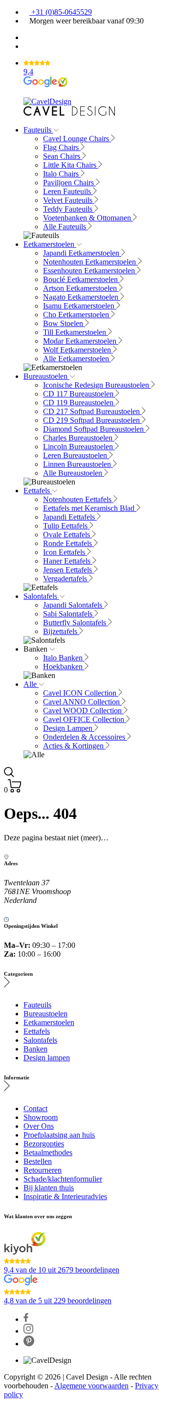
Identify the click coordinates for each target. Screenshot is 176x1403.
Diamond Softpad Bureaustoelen (94, 429)
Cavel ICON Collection (80, 693)
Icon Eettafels (65, 552)
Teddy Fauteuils (68, 209)
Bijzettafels (61, 631)
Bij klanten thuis (48, 1188)
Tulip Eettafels (66, 526)
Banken (35, 1049)
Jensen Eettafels (68, 570)
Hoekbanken (64, 666)
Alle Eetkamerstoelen (77, 358)
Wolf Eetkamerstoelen (78, 350)
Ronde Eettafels (68, 543)
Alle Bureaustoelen (73, 473)
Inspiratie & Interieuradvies (65, 1196)
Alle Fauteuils (65, 226)
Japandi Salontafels (73, 605)
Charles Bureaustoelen (78, 438)
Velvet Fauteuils (68, 200)
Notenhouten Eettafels (78, 499)
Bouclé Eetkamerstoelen (81, 279)
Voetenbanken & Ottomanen (88, 218)
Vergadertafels (66, 578)
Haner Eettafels (67, 561)
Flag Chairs (62, 147)
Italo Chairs (62, 174)
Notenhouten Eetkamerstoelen (90, 262)
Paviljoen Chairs (69, 182)
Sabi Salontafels (68, 614)
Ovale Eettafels (67, 534)
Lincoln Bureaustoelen (79, 446)
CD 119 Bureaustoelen (79, 402)
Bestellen (37, 1161)
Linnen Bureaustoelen (78, 464)
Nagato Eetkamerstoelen (81, 297)
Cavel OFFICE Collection (84, 719)
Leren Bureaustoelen (76, 455)
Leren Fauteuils (68, 191)
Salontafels (41, 596)
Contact (35, 1108)
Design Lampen (68, 728)
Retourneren (42, 1170)
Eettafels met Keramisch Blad (89, 508)
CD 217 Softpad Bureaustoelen (92, 411)
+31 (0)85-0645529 (60, 12)
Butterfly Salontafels (75, 622)
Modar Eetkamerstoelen (80, 341)
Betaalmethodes (47, 1152)
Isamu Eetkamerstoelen (79, 306)
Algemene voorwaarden (91, 1385)
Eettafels (37, 490)
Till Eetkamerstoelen (75, 332)
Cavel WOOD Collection (83, 710)
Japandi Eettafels (70, 517)
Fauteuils (38, 130)
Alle (31, 684)
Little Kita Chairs (70, 165)
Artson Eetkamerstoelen (81, 288)
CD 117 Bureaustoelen (79, 394)
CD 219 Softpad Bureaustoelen (92, 420)
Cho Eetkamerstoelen (77, 314)
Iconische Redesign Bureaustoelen (97, 385)
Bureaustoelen (46, 376)
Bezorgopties (43, 1144)
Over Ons (38, 1126)
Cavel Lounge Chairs (77, 138)
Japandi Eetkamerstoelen (82, 253)
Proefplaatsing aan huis (59, 1135)
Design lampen (46, 1057)
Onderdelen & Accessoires (85, 737)
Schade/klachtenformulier (62, 1179)
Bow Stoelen (64, 323)
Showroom (40, 1117)
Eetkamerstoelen (49, 244)
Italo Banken (64, 658)
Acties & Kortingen (74, 746)
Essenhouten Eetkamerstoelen (90, 270)
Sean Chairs (62, 156)
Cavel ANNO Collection (82, 702)
